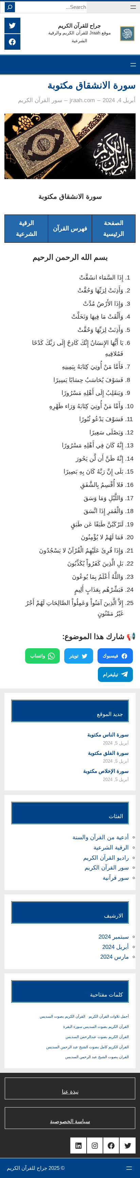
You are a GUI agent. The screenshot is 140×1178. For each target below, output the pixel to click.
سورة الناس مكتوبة (108, 734)
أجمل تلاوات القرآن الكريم (109, 1016)
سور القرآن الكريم (40, 100)
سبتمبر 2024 (114, 937)
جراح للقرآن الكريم (79, 26)
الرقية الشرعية (111, 847)
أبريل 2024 (115, 947)
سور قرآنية (116, 878)
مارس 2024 (114, 957)
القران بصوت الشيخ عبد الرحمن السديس (97, 1057)
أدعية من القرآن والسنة (100, 837)
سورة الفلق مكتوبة (108, 753)
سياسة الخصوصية (70, 1121)
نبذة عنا (70, 1092)
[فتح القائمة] (133, 7)
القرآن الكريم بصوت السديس (62, 1016)
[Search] (10, 7)
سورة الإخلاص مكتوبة (106, 771)
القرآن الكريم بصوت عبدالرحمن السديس (97, 1037)
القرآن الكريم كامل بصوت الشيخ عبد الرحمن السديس (87, 1047)
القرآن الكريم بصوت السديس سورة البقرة (96, 1026)
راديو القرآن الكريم (106, 858)
